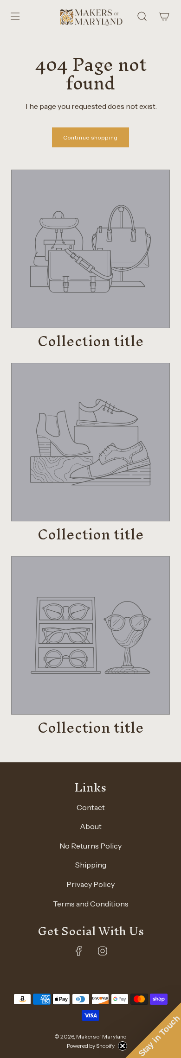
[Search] (142, 16)
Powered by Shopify (91, 1045)
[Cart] (164, 16)
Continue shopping (90, 137)
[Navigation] (15, 16)
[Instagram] (102, 951)
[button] (153, 1030)
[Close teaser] (122, 1046)
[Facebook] (79, 951)
